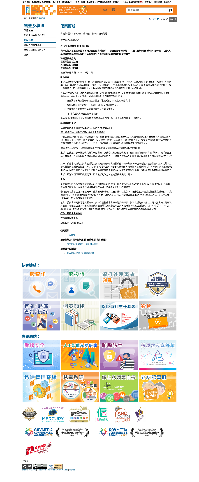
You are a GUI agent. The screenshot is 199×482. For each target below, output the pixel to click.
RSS (155, 19)
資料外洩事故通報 (33, 45)
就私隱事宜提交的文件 (35, 50)
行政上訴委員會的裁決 (35, 35)
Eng (171, 19)
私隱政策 (32, 470)
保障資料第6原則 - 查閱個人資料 (82, 244)
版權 (66, 470)
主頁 (25, 18)
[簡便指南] (105, 10)
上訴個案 (71, 235)
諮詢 (26, 54)
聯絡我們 (25, 470)
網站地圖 (72, 470)
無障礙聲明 (52, 470)
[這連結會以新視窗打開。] (29, 414)
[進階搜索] (113, 10)
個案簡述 (28, 40)
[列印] (150, 19)
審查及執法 (33, 18)
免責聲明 (60, 470)
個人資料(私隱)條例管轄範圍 (80, 253)
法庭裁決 (28, 30)
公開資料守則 (41, 470)
